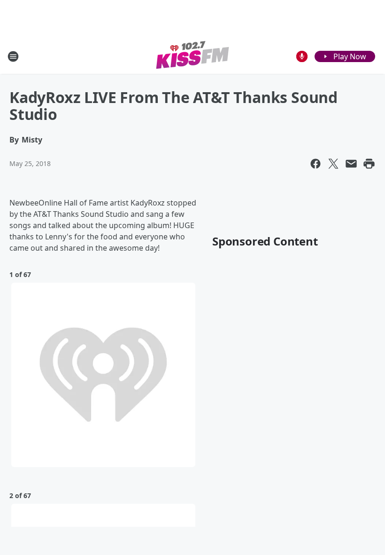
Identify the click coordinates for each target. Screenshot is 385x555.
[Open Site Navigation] (13, 56)
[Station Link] (193, 56)
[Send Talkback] (302, 56)
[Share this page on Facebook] (315, 163)
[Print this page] (369, 163)
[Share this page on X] (333, 163)
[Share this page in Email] (351, 163)
